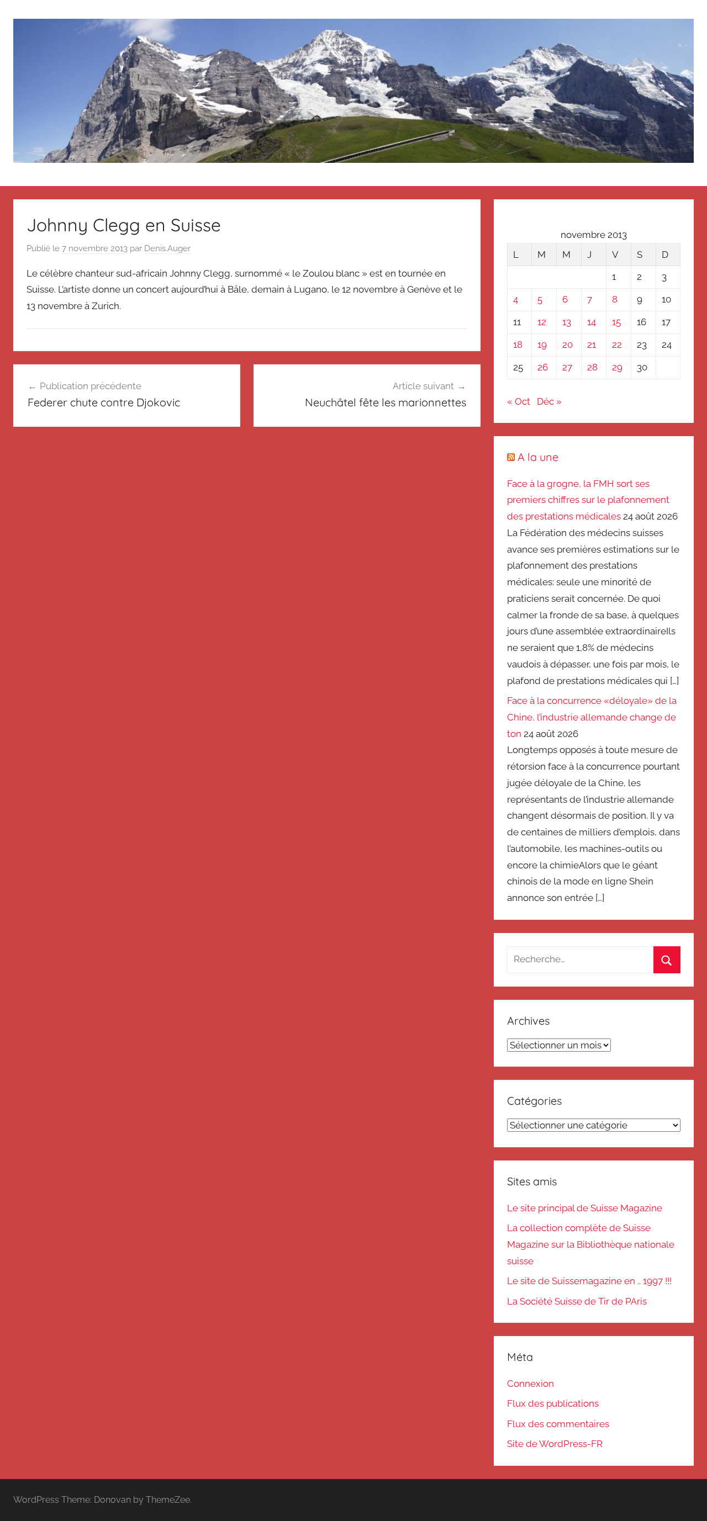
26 (542, 367)
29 (617, 367)
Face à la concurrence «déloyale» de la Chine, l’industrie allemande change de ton (592, 717)
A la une (538, 457)
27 (567, 367)
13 (566, 321)
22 (617, 344)
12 (541, 321)
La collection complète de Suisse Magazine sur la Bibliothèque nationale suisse (590, 1244)
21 (591, 344)
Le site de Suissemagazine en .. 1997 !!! (589, 1280)
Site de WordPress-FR (555, 1443)
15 (616, 321)
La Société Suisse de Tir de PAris (577, 1301)
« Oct (518, 401)
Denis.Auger (167, 248)
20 (567, 344)
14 (591, 321)
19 (542, 344)
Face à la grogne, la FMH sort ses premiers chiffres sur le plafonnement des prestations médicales (588, 500)
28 (592, 367)
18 (518, 344)
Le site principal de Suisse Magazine (584, 1207)
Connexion (530, 1383)
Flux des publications (553, 1403)
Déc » (549, 401)
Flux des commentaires (558, 1423)
